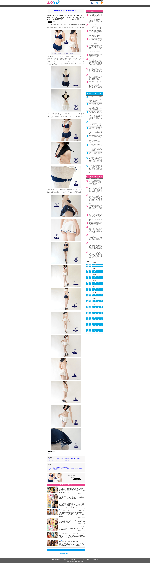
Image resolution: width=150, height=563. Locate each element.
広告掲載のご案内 (72, 559)
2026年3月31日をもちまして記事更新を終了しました (66, 10)
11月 (98, 272)
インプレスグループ (94, 559)
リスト (54, 451)
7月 (87, 272)
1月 (87, 264)
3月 (93, 264)
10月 (96, 272)
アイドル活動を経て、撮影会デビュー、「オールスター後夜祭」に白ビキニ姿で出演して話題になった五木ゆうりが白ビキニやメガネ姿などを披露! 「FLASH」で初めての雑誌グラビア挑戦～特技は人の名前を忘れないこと (95, 85)
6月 (101, 270)
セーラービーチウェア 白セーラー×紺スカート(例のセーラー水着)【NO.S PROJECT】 (65, 458)
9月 (93, 272)
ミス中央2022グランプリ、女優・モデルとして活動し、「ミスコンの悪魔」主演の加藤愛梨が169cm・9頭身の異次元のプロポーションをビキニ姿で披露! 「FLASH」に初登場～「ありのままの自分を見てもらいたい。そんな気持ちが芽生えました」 (71, 513)
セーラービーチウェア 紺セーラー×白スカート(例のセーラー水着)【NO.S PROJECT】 (65, 460)
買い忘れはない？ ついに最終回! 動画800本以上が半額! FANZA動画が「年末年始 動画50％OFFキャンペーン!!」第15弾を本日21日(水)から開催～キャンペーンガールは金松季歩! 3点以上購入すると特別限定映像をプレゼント (95, 62)
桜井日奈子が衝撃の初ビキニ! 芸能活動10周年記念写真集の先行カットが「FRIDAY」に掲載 (95, 55)
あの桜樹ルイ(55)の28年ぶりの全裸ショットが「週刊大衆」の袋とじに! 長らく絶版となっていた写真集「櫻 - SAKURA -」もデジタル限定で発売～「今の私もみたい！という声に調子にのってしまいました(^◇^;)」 (95, 49)
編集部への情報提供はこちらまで (66, 553)
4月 (95, 270)
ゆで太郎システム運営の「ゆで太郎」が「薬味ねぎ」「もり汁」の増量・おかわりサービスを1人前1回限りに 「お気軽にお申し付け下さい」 (95, 70)
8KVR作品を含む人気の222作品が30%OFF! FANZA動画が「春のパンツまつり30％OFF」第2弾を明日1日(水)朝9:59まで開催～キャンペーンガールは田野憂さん (71, 497)
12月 (101, 272)
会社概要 (88, 559)
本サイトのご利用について (57, 559)
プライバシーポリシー (81, 559)
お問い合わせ (66, 559)
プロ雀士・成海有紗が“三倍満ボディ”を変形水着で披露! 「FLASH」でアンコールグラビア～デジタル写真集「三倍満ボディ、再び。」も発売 (72, 521)
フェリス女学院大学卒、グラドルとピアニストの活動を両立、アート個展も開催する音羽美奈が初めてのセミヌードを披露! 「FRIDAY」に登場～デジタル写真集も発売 (95, 77)
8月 (90, 272)
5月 (98, 270)
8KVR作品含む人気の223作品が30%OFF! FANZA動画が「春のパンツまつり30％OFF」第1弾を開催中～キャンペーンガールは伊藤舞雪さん (72, 528)
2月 (90, 264)
